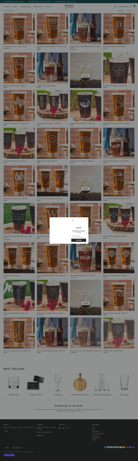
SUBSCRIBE (79, 240)
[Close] (86, 219)
